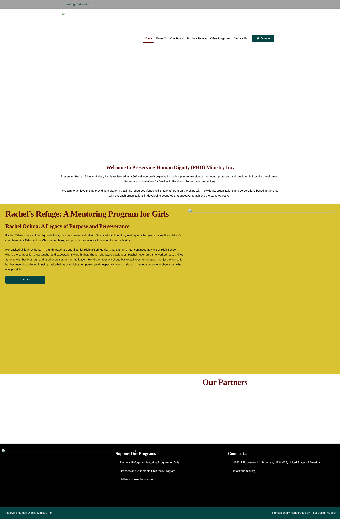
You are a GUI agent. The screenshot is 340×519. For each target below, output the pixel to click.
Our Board (177, 38)
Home (148, 38)
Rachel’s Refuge (196, 38)
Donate (265, 38)
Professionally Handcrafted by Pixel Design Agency (304, 512)
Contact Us (240, 38)
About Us (161, 38)
